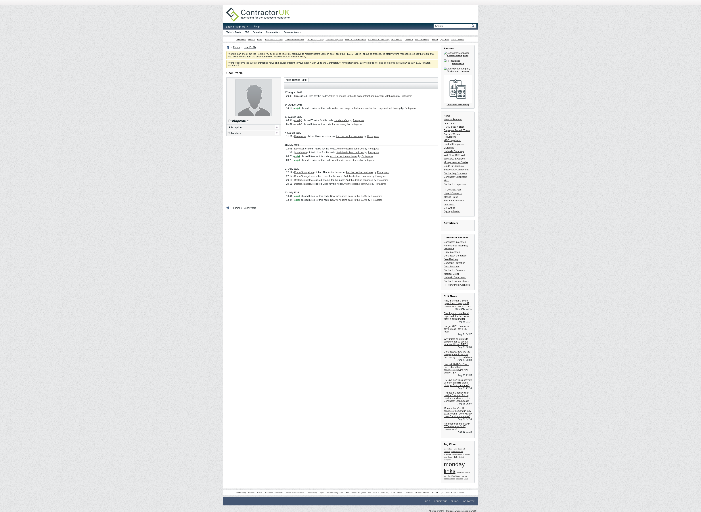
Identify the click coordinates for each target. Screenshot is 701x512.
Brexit (259, 39)
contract (447, 452)
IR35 (446, 126)
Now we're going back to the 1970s (348, 196)
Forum (236, 47)
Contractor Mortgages (455, 255)
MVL (446, 180)
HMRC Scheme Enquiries (355, 39)
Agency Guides (452, 211)
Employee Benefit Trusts (457, 130)
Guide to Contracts (454, 166)
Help (257, 26)
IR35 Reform (396, 39)
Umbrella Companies (334, 39)
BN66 (461, 126)
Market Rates (451, 197)
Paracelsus (300, 136)
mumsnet (460, 472)
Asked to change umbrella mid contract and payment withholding (362, 96)
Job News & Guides (454, 158)
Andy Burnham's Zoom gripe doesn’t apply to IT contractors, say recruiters (458, 303)
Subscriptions (235, 127)
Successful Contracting (456, 169)
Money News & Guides (456, 162)
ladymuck (299, 148)
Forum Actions (291, 32)
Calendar (257, 32)
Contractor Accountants (456, 281)
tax (445, 476)
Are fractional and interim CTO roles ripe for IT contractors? (457, 426)
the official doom (454, 476)
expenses (447, 454)
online (468, 472)
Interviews (449, 204)
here (355, 62)
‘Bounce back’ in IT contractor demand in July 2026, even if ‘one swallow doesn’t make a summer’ (458, 412)
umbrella (459, 479)
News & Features (453, 119)
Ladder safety (341, 120)
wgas (466, 479)
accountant (448, 449)
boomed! (461, 449)
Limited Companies (454, 144)
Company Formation (454, 263)
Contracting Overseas (455, 173)
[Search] (473, 26)
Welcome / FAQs (422, 39)
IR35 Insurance (452, 252)
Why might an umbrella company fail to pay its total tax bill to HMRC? (456, 342)
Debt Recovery (451, 266)
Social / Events (457, 39)
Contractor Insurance (455, 242)
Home (447, 115)
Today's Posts (233, 32)
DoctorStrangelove (304, 172)
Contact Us (440, 501)
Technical (409, 39)
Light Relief (444, 39)
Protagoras (406, 96)
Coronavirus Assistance (294, 39)
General (251, 39)
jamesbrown (300, 152)
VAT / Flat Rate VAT (454, 155)
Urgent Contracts (453, 193)
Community (272, 32)
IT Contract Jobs (452, 189)
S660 (453, 126)
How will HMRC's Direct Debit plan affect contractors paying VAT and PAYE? (456, 368)
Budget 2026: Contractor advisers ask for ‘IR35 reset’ (457, 329)
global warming (458, 454)
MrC (296, 96)
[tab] (296, 79)
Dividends (449, 147)
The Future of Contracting (379, 39)
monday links (454, 467)
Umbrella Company (454, 151)
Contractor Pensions (454, 270)
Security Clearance (454, 200)
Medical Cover (451, 273)
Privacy (455, 501)
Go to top (469, 501)
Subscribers (234, 133)
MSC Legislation (452, 140)
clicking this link (281, 53)
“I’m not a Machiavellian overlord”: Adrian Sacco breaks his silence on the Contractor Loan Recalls (457, 396)
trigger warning (449, 479)
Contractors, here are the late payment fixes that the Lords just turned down (458, 354)
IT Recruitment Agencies (457, 284)
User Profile (250, 47)
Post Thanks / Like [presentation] (296, 80)
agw (455, 449)
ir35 (455, 456)
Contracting (241, 39)
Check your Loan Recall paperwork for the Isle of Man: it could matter (456, 316)
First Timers (450, 123)
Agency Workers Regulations (452, 135)
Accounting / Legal (315, 39)
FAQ (247, 32)
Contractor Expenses (455, 184)
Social (435, 39)
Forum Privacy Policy (294, 56)
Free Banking (451, 259)
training (464, 476)
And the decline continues (349, 136)
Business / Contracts (274, 39)
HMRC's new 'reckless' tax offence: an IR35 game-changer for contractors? (458, 383)
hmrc (450, 457)
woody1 (298, 120)
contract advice (457, 452)
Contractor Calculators (455, 177)
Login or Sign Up (236, 26)
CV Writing (449, 208)
